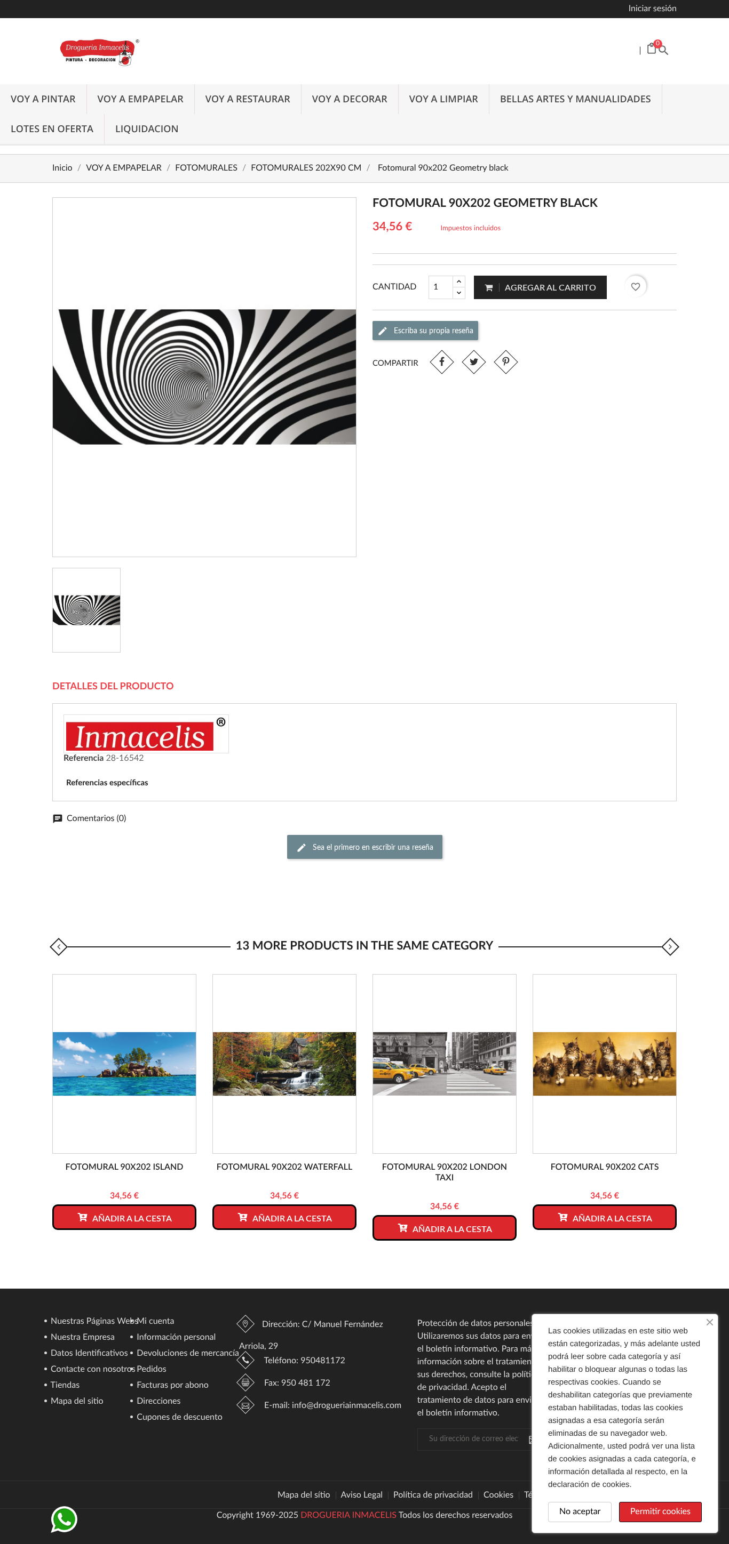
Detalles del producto (113, 686)
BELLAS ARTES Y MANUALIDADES (575, 99)
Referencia (84, 758)
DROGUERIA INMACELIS (348, 1515)
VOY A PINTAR (43, 99)
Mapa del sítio (304, 1495)
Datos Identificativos (88, 1353)
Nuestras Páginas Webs (93, 1321)
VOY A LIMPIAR (443, 99)
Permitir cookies (660, 1512)
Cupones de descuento (178, 1417)
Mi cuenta (154, 1321)
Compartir (442, 362)
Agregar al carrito (549, 288)
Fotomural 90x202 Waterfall (284, 1167)
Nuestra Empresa (82, 1337)
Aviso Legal (362, 1495)
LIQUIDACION (147, 129)
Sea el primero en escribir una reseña (372, 847)
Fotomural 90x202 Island (124, 1167)
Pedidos (150, 1369)
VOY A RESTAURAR (247, 99)
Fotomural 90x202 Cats (605, 1167)
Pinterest (506, 362)
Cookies (498, 1495)
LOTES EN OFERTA (52, 129)
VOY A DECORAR (349, 99)
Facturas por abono (171, 1385)
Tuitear (474, 362)
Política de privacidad (433, 1495)
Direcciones (157, 1401)
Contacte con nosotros (92, 1369)
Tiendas (64, 1385)
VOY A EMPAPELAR (141, 99)
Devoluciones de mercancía (186, 1353)
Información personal (175, 1337)
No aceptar (579, 1512)
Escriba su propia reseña (432, 330)
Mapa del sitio (76, 1401)
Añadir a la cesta (131, 1219)
